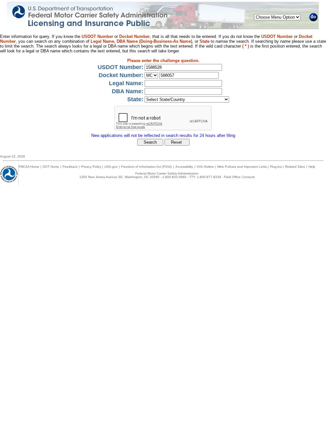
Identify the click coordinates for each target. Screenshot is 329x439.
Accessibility (184, 166)
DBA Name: (127, 91)
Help (311, 166)
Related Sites (295, 166)
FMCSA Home (29, 166)
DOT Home (51, 166)
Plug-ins (276, 166)
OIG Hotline (206, 166)
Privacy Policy (91, 166)
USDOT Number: (120, 67)
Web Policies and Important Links (242, 166)
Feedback (70, 166)
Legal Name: (126, 83)
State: (135, 99)
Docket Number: (121, 75)
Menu (249, 17)
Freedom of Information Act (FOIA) (146, 166)
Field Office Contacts (239, 177)
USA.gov (111, 166)
